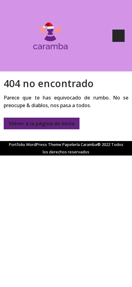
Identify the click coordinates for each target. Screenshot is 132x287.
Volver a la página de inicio (39, 122)
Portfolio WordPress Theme (35, 144)
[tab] (118, 35)
